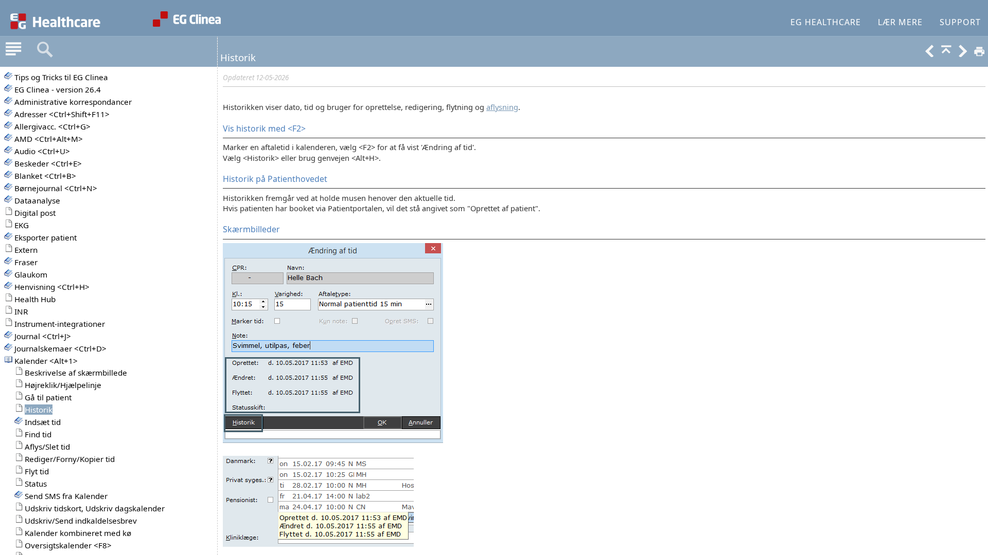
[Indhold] (13, 50)
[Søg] (45, 50)
